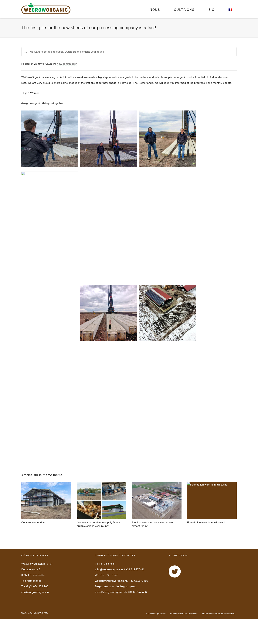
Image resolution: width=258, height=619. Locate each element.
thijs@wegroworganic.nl (109, 569)
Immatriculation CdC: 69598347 (184, 613)
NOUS (155, 9)
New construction (67, 63)
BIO (212, 9)
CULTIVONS (184, 9)
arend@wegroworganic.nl (110, 592)
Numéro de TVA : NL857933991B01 (218, 613)
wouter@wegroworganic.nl (111, 580)
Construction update (33, 522)
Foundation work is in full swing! (206, 522)
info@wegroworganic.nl (35, 592)
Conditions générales (156, 613)
